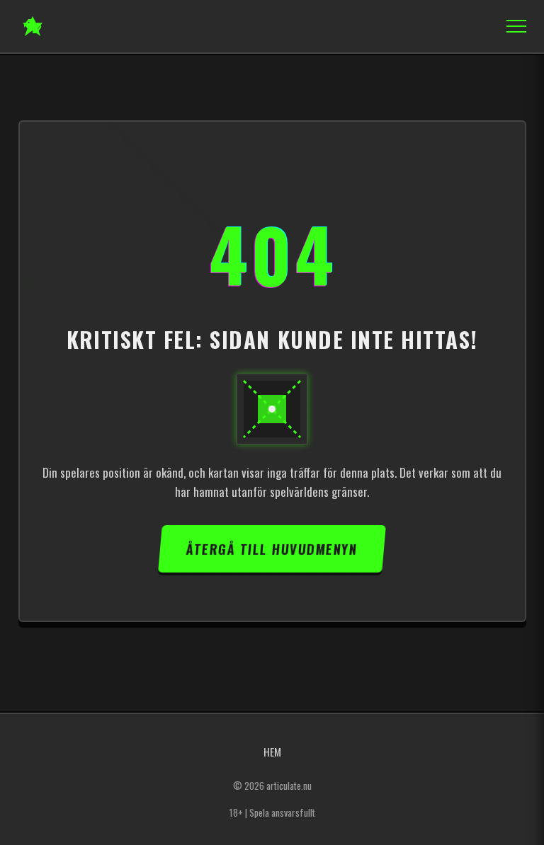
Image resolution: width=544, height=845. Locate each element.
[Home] (32, 26)
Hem (272, 751)
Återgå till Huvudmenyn (272, 548)
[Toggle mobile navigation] (512, 26)
